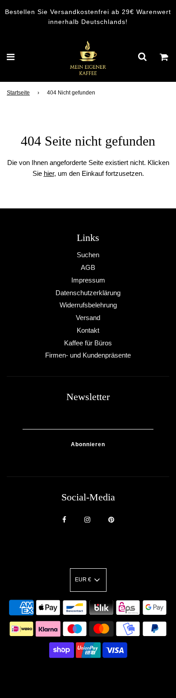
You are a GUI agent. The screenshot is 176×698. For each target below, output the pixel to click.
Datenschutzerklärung (88, 293)
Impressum (88, 280)
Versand (88, 317)
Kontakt (88, 330)
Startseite (18, 93)
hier (49, 173)
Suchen (88, 255)
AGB (88, 267)
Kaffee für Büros (88, 343)
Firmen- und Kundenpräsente (88, 355)
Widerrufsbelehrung (88, 305)
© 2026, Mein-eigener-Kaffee (76, 675)
